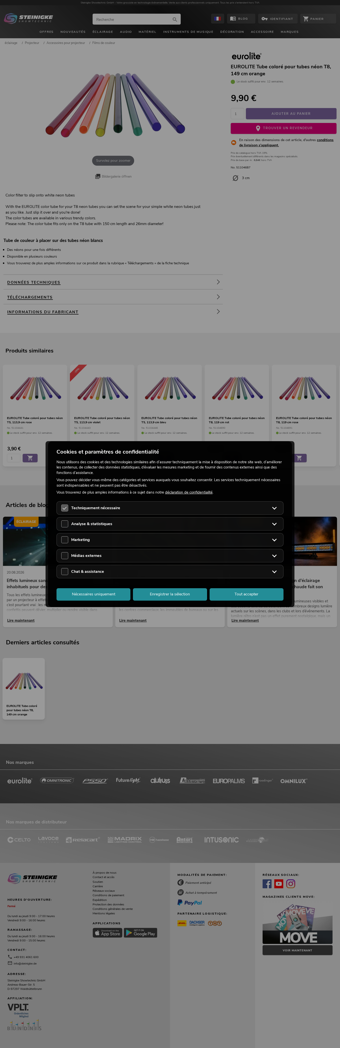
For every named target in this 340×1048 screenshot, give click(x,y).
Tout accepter (246, 594)
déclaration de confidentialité (189, 492)
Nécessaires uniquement (93, 594)
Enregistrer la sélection (170, 594)
